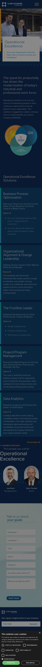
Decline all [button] (30, 663)
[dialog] (21, 649)
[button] (21, 659)
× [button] (39, 633)
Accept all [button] (11, 663)
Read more (19, 642)
